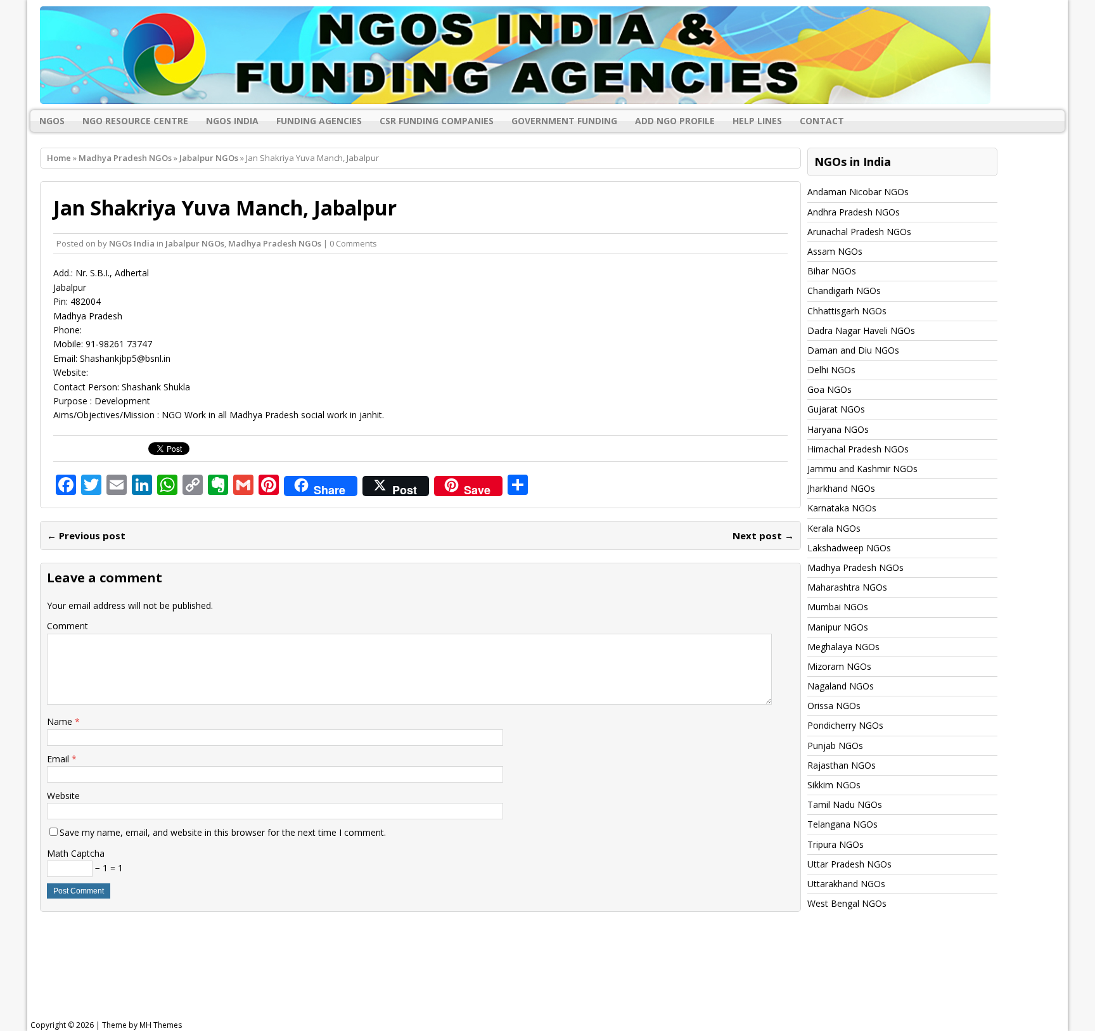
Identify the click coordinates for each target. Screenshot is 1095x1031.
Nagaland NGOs (840, 686)
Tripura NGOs (835, 844)
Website (63, 796)
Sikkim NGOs (834, 785)
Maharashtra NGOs (847, 587)
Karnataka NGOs (841, 508)
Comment (67, 626)
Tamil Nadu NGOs (844, 804)
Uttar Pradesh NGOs (849, 864)
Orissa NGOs (834, 706)
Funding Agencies (319, 121)
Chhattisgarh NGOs (847, 311)
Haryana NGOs (838, 429)
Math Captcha (76, 853)
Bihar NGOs (831, 271)
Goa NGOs (829, 389)
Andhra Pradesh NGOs (853, 212)
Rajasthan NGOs (841, 765)
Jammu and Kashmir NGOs (862, 469)
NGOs (52, 121)
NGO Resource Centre (135, 121)
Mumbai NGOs (837, 607)
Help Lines (757, 121)
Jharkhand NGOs (841, 488)
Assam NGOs (834, 251)
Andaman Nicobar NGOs (858, 192)
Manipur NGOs (837, 627)
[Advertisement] (351, 976)
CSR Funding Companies (437, 121)
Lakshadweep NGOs (849, 548)
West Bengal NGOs (847, 903)
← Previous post (86, 535)
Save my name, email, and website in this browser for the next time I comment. (223, 832)
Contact (822, 121)
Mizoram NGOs (839, 666)
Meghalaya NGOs (843, 647)
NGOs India (232, 121)
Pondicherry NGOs (845, 725)
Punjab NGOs (835, 746)
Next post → (763, 535)
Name (61, 721)
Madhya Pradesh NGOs (125, 157)
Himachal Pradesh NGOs (858, 449)
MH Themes (160, 1025)
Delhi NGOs (831, 370)
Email (59, 759)
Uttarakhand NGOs (846, 884)
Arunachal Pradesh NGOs (859, 232)
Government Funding (564, 121)
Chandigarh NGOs (844, 291)
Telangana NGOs (842, 824)
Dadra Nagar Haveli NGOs (861, 330)
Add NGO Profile (675, 121)
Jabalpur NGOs (194, 243)
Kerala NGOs (834, 528)
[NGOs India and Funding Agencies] (547, 55)
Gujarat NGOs (836, 409)
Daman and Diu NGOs (853, 350)
